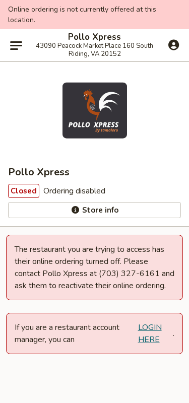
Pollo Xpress (94, 37)
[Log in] (173, 44)
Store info (99, 210)
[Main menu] (16, 45)
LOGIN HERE (150, 333)
